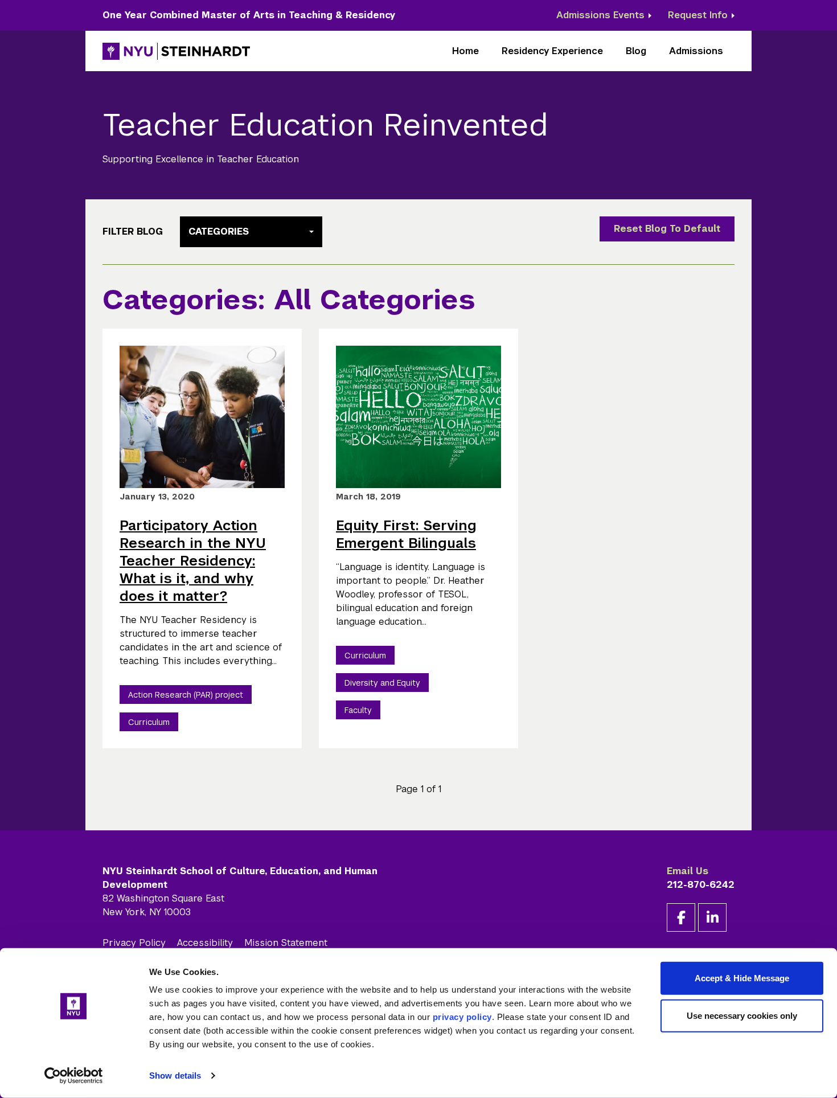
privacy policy (462, 1017)
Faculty (358, 710)
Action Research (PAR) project (185, 695)
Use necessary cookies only (742, 1015)
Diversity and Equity (382, 683)
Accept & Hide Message (742, 978)
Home (465, 51)
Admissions (696, 51)
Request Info (698, 15)
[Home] (176, 51)
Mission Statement (285, 943)
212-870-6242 (701, 885)
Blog (636, 51)
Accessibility (205, 943)
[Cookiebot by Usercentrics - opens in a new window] (74, 1075)
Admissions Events (600, 15)
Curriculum (149, 722)
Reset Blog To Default (667, 229)
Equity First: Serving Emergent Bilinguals (406, 534)
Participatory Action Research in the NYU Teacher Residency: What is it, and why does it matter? (193, 561)
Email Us (687, 871)
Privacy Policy (134, 943)
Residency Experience (552, 51)
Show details (175, 1075)
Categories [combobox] (218, 231)
